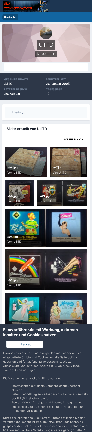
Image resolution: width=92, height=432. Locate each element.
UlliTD (17, 172)
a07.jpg (57, 167)
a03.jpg (12, 280)
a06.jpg (12, 196)
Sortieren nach (73, 139)
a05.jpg (45, 196)
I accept (26, 344)
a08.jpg (12, 167)
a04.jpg (12, 236)
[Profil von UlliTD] (46, 67)
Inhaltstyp (18, 112)
